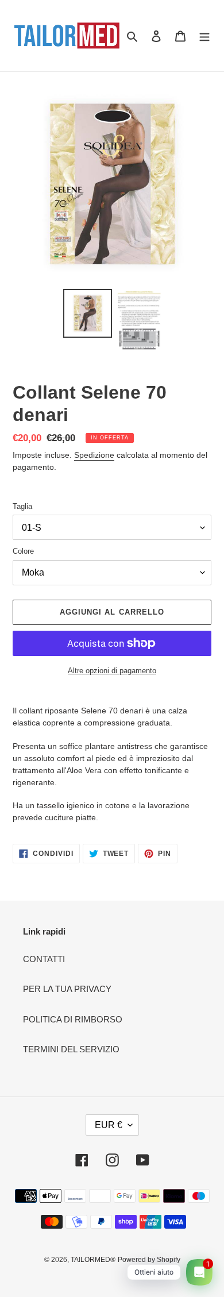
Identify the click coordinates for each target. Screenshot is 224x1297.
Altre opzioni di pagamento (112, 670)
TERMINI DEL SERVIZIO (71, 1049)
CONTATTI (44, 959)
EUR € (108, 1125)
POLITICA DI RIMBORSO (72, 1019)
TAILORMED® (93, 1260)
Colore (23, 551)
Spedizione (94, 455)
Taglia (22, 506)
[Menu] (204, 36)
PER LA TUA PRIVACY (67, 989)
